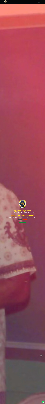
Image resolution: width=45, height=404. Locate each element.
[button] (22, 222)
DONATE (39, 2)
